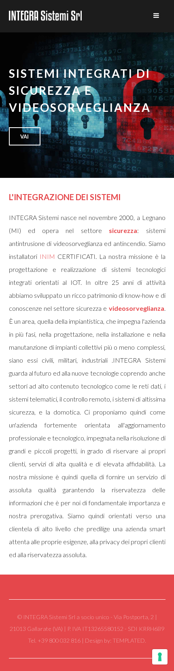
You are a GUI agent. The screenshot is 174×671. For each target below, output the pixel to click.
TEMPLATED (128, 640)
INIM (47, 256)
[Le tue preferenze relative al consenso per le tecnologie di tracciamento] (160, 657)
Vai (24, 136)
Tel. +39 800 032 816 (55, 640)
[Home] (45, 16)
